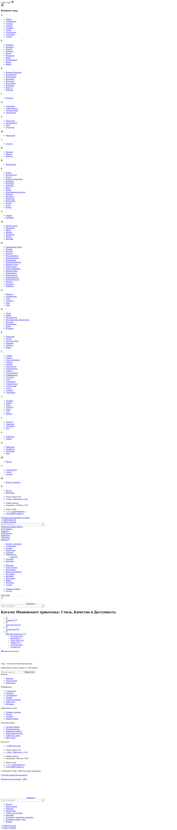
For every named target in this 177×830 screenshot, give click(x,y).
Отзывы (9, 697)
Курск (8, 205)
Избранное (5, 535)
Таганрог (9, 401)
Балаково (9, 45)
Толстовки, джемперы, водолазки (19, 817)
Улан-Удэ (9, 422)
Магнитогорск (12, 226)
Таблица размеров (13, 700)
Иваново (9, 152)
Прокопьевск (11, 324)
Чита (8, 453)
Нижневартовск (12, 258)
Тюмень (9, 414)
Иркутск (9, 156)
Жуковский (10, 136)
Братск (8, 62)
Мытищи (9, 239)
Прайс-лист (10, 702)
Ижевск (9, 154)
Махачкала (10, 228)
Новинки (9, 565)
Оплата (9, 714)
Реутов (8, 339)
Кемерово (10, 186)
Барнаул (9, 49)
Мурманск (10, 234)
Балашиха (10, 47)
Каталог (9, 804)
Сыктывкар (10, 392)
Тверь (8, 405)
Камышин (10, 181)
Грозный (9, 98)
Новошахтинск (12, 277)
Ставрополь (11, 382)
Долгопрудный (12, 110)
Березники (10, 56)
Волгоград (10, 81)
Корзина (5, 540)
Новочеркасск (11, 275)
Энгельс (9, 474)
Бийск (8, 58)
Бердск (8, 53)
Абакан (9, 19)
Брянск (9, 64)
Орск (8, 303)
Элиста (9, 472)
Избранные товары (13, 731)
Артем (8, 30)
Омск (8, 299)
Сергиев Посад (12, 373)
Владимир (10, 79)
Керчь (8, 188)
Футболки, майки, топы (15, 819)
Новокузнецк (11, 267)
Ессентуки (10, 127)
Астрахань (10, 34)
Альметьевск (11, 21)
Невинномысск (12, 256)
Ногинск (9, 282)
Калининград (11, 175)
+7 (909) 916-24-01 (8, 520)
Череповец (10, 451)
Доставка (9, 716)
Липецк (9, 215)
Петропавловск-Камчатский (17, 320)
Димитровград (12, 108)
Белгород (9, 51)
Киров (8, 190)
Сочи (8, 379)
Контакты (10, 704)
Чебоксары (10, 447)
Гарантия (9, 693)
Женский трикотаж (13, 572)
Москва (9, 232)
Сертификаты (11, 695)
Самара (9, 358)
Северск (9, 371)
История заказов (12, 729)
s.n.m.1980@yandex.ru (15, 514)
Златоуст (9, 144)
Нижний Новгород (13, 262)
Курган (9, 203)
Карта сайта (11, 738)
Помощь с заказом (13, 712)
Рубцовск (10, 343)
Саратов (9, 364)
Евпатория (10, 121)
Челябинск (10, 449)
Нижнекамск (11, 260)
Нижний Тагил (12, 264)
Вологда (9, 88)
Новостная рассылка (14, 733)
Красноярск (10, 201)
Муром (9, 237)
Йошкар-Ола (11, 164)
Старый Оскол (12, 384)
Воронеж (9, 90)
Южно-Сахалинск (13, 482)
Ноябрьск (10, 286)
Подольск (10, 322)
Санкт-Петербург (13, 360)
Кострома (10, 196)
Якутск (9, 490)
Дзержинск (10, 106)
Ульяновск (10, 424)
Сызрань (9, 390)
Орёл (8, 305)
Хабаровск (10, 437)
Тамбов (9, 403)
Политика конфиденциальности (14, 775)
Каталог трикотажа (13, 544)
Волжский (10, 85)
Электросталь (11, 470)
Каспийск (10, 183)
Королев (9, 194)
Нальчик (9, 251)
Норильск (10, 284)
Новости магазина (11, 651)
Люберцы (10, 218)
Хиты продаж (11, 567)
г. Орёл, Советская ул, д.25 (17, 499)
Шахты (9, 462)
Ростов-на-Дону (12, 341)
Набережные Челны (14, 247)
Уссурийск (10, 426)
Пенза (8, 313)
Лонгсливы (10, 578)
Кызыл (8, 207)
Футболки (10, 583)
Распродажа (11, 570)
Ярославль (10, 493)
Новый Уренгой (12, 280)
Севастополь (11, 366)
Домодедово (11, 113)
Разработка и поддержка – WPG (14, 779)
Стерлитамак (11, 386)
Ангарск (9, 24)
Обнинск (9, 294)
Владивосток (11, 75)
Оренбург (10, 301)
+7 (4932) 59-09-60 (8, 522)
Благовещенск (11, 60)
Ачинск (9, 37)
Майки (8, 580)
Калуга (9, 177)
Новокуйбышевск (13, 269)
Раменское (10, 337)
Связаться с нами (13, 736)
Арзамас (9, 26)
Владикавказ (11, 77)
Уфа (7, 428)
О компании (11, 691)
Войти (20, 527)
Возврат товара (12, 719)
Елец (8, 125)
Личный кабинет (13, 727)
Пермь (8, 315)
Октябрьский (11, 296)
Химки (9, 439)
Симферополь (11, 375)
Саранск (9, 362)
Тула (8, 411)
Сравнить (5, 530)
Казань (8, 173)
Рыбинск (9, 345)
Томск (8, 409)
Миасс (8, 230)
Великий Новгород (14, 72)
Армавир (9, 28)
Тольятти (9, 407)
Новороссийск (12, 271)
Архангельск (11, 32)
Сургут (9, 388)
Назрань (9, 249)
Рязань (8, 347)
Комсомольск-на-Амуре (15, 192)
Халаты (9, 585)
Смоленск (10, 377)
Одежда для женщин (14, 813)
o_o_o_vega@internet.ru (15, 511)
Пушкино (10, 328)
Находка (9, 254)
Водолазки (10, 574)
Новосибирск (11, 273)
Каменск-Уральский (14, 179)
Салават (9, 356)
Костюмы (10, 576)
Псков (8, 326)
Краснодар (10, 199)
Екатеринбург (11, 123)
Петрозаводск (11, 318)
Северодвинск (12, 369)
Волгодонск (11, 83)
